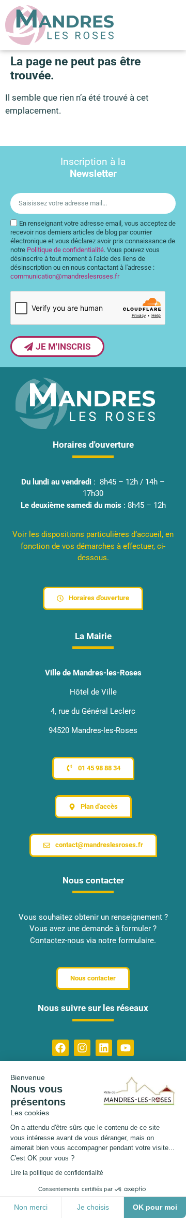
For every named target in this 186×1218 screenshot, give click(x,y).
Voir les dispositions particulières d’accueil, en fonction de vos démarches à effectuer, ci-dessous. (93, 546)
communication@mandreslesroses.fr (64, 276)
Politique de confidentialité (65, 250)
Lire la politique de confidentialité (56, 1173)
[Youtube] (125, 1048)
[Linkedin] (104, 1048)
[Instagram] (82, 1048)
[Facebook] (60, 1048)
